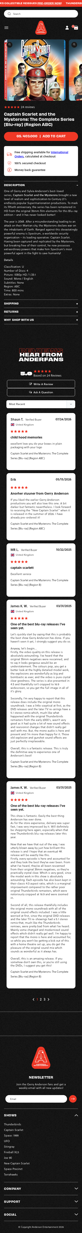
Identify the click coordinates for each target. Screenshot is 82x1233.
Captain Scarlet (13, 1130)
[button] (6, 27)
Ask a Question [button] (43, 392)
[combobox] (41, 14)
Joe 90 (8, 1158)
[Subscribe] (73, 1099)
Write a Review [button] (43, 384)
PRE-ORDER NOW (40, 3)
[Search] (8, 14)
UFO (7, 1141)
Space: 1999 (11, 1135)
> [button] (48, 999)
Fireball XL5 (11, 1152)
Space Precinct (13, 1169)
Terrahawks (11, 1174)
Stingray (9, 1147)
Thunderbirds (12, 1124)
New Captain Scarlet (17, 1163)
